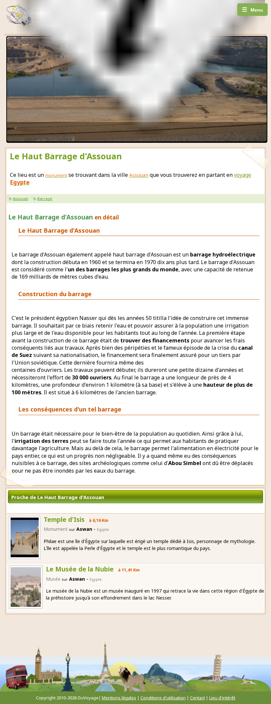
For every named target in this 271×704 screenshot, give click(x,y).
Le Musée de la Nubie (80, 569)
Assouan (20, 198)
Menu (252, 9)
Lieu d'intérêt (222, 698)
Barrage (44, 198)
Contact (197, 698)
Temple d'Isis (64, 519)
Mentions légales (119, 698)
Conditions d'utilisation (163, 698)
